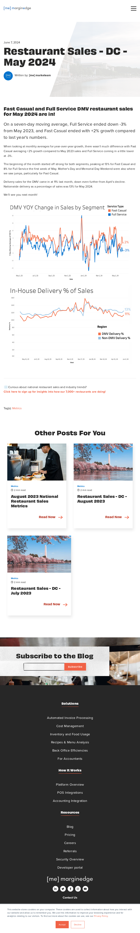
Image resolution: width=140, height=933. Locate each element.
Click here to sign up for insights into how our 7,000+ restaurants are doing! (55, 392)
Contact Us (70, 897)
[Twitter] (63, 889)
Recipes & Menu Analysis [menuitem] (70, 742)
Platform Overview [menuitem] (70, 784)
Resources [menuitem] (70, 812)
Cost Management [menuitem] (70, 726)
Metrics (17, 408)
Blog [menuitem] (70, 826)
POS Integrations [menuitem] (70, 792)
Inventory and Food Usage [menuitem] (70, 734)
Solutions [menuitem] (70, 703)
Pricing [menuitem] (70, 834)
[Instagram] (78, 889)
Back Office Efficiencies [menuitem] (70, 750)
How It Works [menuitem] (70, 770)
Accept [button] (62, 924)
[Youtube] (85, 889)
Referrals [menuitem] (70, 851)
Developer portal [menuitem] (70, 867)
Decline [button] (77, 924)
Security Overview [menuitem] (70, 859)
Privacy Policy (101, 915)
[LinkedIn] (55, 889)
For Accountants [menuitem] (70, 758)
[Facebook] (70, 889)
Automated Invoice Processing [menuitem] (70, 717)
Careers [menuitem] (70, 843)
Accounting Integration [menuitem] (70, 800)
